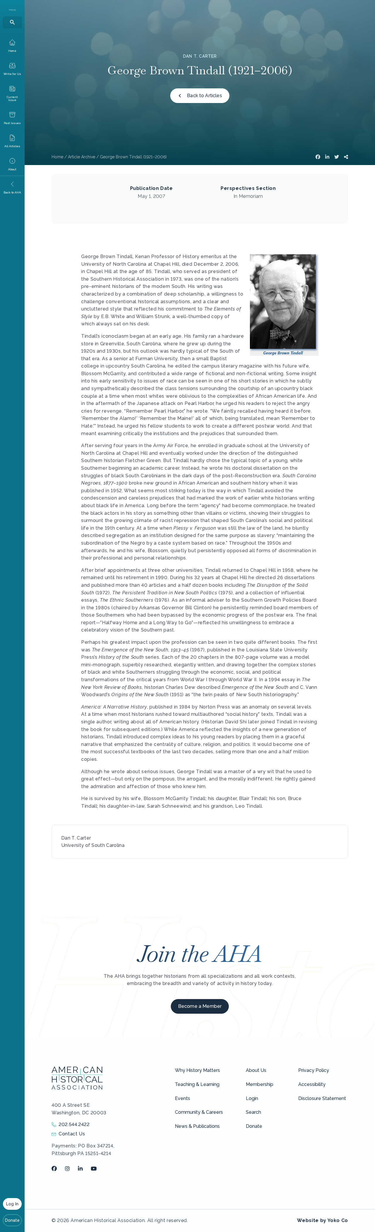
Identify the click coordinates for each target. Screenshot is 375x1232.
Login (252, 1098)
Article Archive (81, 157)
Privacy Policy (313, 1070)
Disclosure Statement (322, 1098)
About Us (256, 1070)
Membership (259, 1084)
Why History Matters (197, 1070)
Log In (12, 1204)
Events (182, 1098)
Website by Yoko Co (322, 1220)
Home (57, 157)
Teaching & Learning (197, 1084)
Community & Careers (199, 1112)
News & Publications (197, 1126)
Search (253, 1112)
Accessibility (311, 1084)
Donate (12, 1220)
